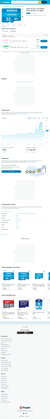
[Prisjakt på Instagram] (26, 413)
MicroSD (17, 227)
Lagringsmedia (16, 6)
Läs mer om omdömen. (32, 162)
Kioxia (17, 215)
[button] (22, 9)
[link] (8, 280)
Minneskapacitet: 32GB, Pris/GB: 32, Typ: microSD (36, 15)
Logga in (44, 2)
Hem (2, 6)
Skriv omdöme (34, 13)
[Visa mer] (2, 41)
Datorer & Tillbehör (8, 6)
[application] (25, 132)
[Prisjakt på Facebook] (24, 413)
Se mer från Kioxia (5, 234)
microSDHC (18, 220)
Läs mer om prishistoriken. (23, 113)
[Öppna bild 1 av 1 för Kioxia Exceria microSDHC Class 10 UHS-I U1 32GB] (11, 15)
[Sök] (39, 2)
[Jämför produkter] (22, 16)
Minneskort (22, 6)
